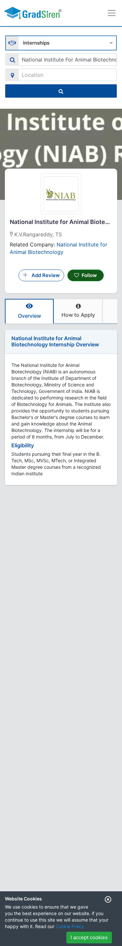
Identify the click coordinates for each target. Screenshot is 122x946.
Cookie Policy (70, 926)
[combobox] (61, 42)
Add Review (44, 275)
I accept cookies (89, 937)
